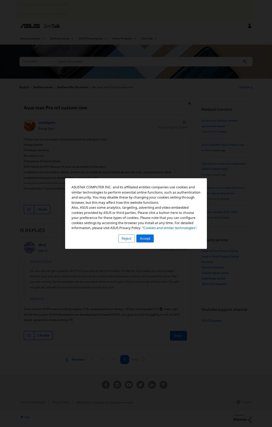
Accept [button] (145, 238)
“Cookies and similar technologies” (169, 227)
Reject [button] (126, 238)
